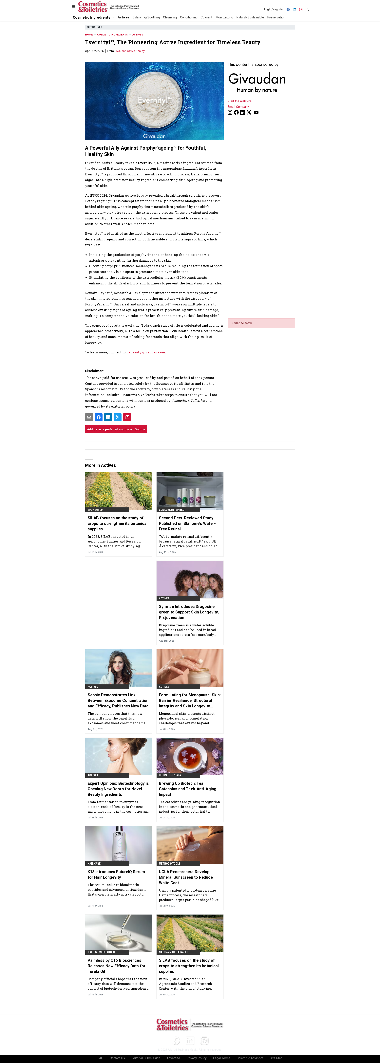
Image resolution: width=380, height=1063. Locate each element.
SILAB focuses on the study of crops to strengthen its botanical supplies (117, 523)
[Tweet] (118, 417)
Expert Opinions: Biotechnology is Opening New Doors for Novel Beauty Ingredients (118, 789)
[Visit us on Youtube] (256, 112)
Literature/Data (170, 775)
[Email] (89, 417)
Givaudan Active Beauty (130, 51)
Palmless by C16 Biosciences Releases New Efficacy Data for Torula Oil (116, 966)
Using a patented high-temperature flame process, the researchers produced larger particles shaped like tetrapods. (189, 895)
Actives (137, 34)
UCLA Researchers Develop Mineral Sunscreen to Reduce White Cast (186, 877)
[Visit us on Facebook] (236, 112)
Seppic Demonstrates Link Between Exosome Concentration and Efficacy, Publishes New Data (118, 700)
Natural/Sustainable (102, 952)
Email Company (238, 107)
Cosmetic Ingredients (112, 34)
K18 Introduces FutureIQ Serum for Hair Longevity (116, 874)
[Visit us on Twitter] (249, 112)
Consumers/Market (172, 509)
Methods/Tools (169, 863)
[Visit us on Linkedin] (242, 112)
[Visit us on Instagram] (230, 112)
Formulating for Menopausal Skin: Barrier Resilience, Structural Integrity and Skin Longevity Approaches (190, 701)
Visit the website (240, 101)
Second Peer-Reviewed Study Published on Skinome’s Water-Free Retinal (187, 523)
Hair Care (94, 863)
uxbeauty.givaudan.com (145, 352)
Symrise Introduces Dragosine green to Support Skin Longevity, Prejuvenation (189, 612)
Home (89, 34)
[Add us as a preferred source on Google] (127, 417)
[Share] (99, 417)
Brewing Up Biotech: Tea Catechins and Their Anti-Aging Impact (187, 789)
